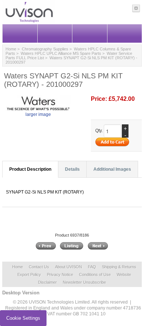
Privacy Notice (60, 274)
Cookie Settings (23, 318)
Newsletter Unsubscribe (84, 282)
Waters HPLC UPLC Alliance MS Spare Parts (61, 53)
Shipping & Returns (119, 267)
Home (11, 49)
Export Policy (29, 274)
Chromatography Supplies (45, 49)
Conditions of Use (95, 274)
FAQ (92, 267)
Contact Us (39, 267)
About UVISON (68, 267)
